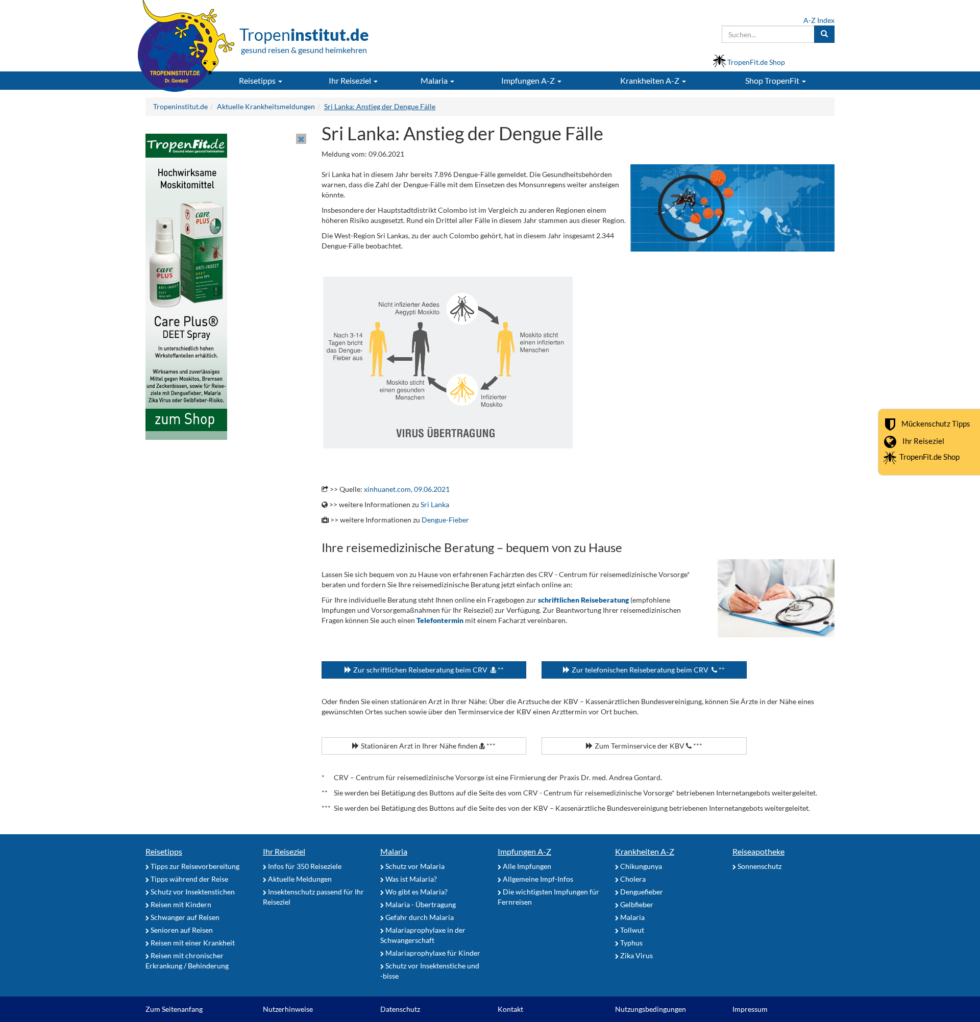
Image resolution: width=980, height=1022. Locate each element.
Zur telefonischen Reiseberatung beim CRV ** (647, 669)
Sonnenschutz (758, 866)
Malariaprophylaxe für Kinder (432, 953)
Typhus (631, 942)
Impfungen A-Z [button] (528, 80)
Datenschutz (400, 1009)
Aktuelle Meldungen (299, 879)
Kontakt (510, 1009)
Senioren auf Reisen (181, 930)
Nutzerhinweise (288, 1009)
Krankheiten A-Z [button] (650, 80)
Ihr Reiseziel (923, 440)
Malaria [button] (435, 80)
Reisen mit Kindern (180, 904)
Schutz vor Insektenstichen (192, 891)
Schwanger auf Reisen (184, 917)
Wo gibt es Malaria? (416, 891)
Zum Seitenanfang (174, 1009)
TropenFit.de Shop (929, 456)
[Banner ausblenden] (301, 138)
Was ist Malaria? (410, 879)
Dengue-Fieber (445, 519)
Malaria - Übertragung (420, 904)
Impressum (750, 1009)
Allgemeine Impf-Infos (537, 879)
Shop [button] (772, 80)
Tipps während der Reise (188, 879)
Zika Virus (636, 955)
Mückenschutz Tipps (935, 423)
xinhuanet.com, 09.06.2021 (407, 489)
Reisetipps (163, 851)
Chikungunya (640, 866)
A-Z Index (819, 20)
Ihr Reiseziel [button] (351, 80)
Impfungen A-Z (524, 851)
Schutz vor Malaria (414, 866)
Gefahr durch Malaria (419, 917)
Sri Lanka (435, 504)
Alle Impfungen (526, 866)
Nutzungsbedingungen (650, 1009)
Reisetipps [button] (258, 80)
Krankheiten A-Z (644, 851)
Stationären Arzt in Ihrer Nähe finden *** (427, 745)
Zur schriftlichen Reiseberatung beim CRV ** (428, 669)
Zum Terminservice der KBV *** (647, 745)
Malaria (393, 851)
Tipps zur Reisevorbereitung (194, 866)
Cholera (632, 879)
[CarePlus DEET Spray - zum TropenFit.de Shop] (186, 286)
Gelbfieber (636, 904)
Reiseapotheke (758, 851)
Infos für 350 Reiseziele (303, 866)
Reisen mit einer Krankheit (192, 942)
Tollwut (631, 930)
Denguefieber (641, 891)
